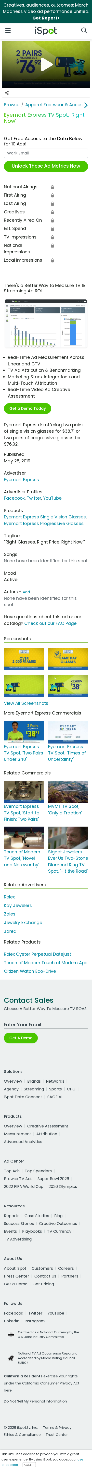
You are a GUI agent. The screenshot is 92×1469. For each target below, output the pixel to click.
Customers (42, 1268)
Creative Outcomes (58, 1223)
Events (10, 1231)
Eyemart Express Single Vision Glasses (45, 517)
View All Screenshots (26, 703)
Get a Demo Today (27, 408)
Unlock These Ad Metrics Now (46, 166)
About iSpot (15, 1268)
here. (8, 1390)
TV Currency (59, 1231)
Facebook (14, 498)
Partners (69, 1276)
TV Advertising (18, 1239)
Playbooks (32, 1231)
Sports (55, 1089)
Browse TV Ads (18, 1179)
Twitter (34, 498)
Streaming (34, 1089)
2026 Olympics (63, 1186)
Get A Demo (20, 1038)
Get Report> (46, 18)
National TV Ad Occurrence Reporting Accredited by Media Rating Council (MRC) (48, 1358)
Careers (66, 1268)
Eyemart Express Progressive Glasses (44, 523)
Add (26, 592)
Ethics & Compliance (22, 1434)
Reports (11, 1216)
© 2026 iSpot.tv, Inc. (21, 1427)
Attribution (46, 1134)
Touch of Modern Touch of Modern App (45, 963)
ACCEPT (29, 1465)
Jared (10, 931)
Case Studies (37, 1216)
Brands (34, 1081)
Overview (13, 1081)
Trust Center (57, 1434)
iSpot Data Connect (23, 1097)
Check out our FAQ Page (50, 623)
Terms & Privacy (57, 1427)
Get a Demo (15, 1284)
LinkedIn (11, 1321)
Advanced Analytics (23, 1142)
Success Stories (19, 1223)
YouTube (52, 498)
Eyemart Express (21, 480)
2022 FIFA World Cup (23, 1186)
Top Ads (12, 1171)
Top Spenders (38, 1171)
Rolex (9, 897)
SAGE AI (54, 1097)
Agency (11, 1089)
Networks (55, 1081)
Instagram (35, 1321)
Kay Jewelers (18, 905)
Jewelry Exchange (23, 922)
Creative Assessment (47, 1126)
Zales (9, 914)
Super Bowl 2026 (53, 1179)
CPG (71, 1089)
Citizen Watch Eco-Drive (30, 971)
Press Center (16, 1276)
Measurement (17, 1134)
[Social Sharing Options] (7, 93)
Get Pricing (43, 1284)
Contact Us (45, 1276)
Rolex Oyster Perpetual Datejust (37, 954)
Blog (58, 1216)
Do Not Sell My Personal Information (35, 1401)
